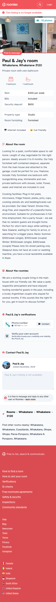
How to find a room (12, 471)
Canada (9, 563)
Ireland (9, 568)
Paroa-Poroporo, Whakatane (26, 434)
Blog (4, 524)
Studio (31, 114)
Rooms (11, 411)
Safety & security (11, 496)
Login (49, 4)
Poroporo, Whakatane (14, 438)
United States (12, 593)
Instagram (7, 551)
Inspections (8, 502)
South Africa (11, 583)
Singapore (10, 578)
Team (4, 533)
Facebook (7, 546)
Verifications (9, 481)
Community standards (14, 507)
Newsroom (7, 528)
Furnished (33, 120)
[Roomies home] (10, 4)
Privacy (5, 542)
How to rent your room (14, 476)
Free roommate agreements (17, 491)
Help (4, 519)
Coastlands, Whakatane (29, 429)
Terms (5, 537)
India (8, 573)
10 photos (46, 20)
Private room (9, 70)
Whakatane (10, 65)
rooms (17, 424)
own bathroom (30, 70)
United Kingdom (13, 588)
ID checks (7, 486)
